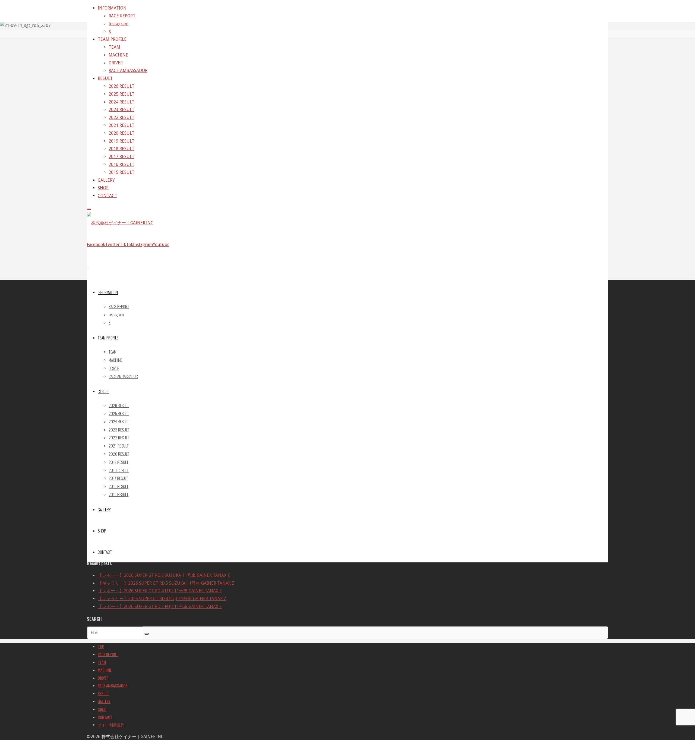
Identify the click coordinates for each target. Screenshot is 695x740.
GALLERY (104, 701)
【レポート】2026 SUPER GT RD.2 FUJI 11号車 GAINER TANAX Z (160, 606)
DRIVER (103, 678)
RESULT (103, 693)
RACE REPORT (108, 654)
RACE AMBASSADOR (112, 685)
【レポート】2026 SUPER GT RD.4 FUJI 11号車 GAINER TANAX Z (160, 590)
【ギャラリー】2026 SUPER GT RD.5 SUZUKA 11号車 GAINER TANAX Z (166, 583)
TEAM (102, 662)
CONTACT (105, 717)
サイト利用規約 (111, 725)
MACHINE (105, 670)
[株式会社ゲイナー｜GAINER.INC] (120, 222)
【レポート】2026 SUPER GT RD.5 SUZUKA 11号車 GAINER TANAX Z (164, 575)
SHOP (102, 709)
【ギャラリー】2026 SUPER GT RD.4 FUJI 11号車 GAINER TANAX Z (162, 598)
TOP (101, 646)
